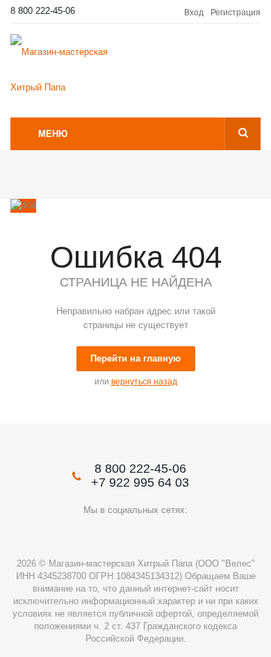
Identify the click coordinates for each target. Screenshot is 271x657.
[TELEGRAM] (136, 533)
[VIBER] (164, 533)
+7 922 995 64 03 (140, 482)
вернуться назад (144, 382)
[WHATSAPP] (193, 533)
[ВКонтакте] (79, 533)
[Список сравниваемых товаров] (251, 59)
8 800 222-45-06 (42, 11)
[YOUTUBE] (107, 533)
